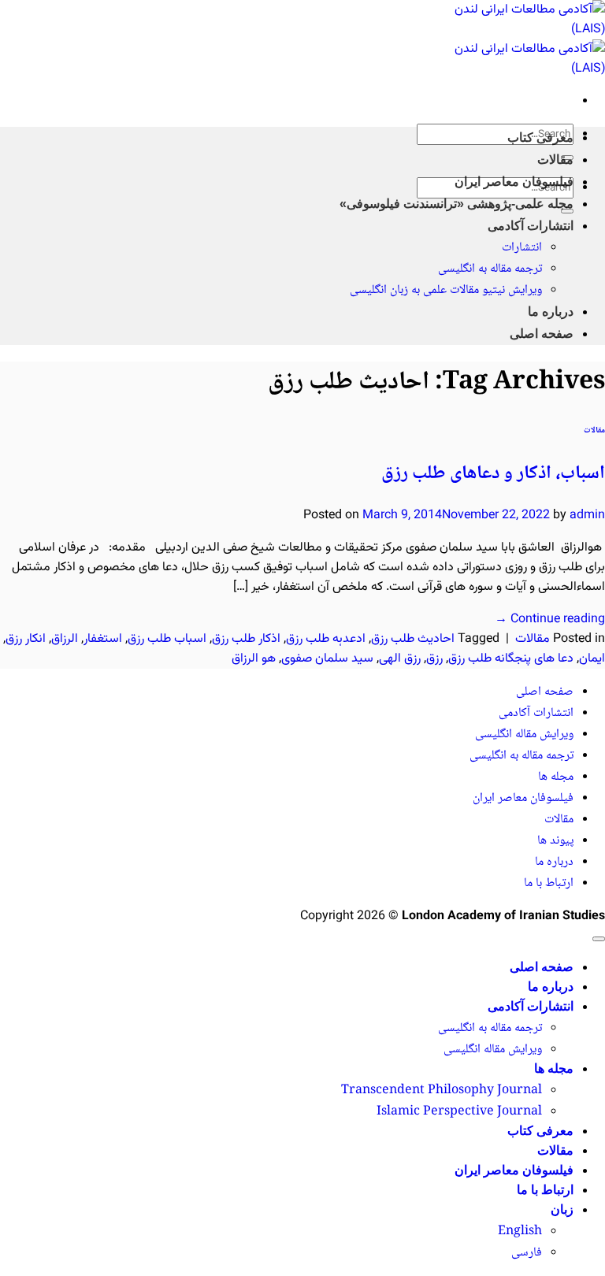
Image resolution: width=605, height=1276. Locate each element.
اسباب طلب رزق (167, 639)
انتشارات (522, 247)
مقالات (555, 159)
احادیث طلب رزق (413, 639)
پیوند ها (555, 840)
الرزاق (64, 639)
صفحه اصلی (541, 333)
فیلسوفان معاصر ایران (514, 181)
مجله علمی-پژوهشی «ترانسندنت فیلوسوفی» (456, 203)
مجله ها (555, 777)
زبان (562, 1209)
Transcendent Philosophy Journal (441, 1090)
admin (587, 515)
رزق (434, 659)
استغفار (103, 639)
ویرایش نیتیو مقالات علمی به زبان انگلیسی (446, 290)
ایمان (592, 659)
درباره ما (550, 311)
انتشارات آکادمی (530, 225)
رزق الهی (400, 659)
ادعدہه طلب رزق (326, 639)
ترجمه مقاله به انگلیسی (490, 269)
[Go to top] (598, 939)
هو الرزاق (254, 659)
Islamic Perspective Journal (459, 1111)
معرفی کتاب (540, 137)
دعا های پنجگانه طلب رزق (510, 659)
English (520, 1231)
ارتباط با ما (548, 883)
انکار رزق (26, 639)
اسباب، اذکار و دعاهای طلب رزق (493, 474)
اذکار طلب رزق (246, 639)
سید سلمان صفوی (327, 659)
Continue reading (550, 619)
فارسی (526, 1252)
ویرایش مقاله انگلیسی (524, 734)
